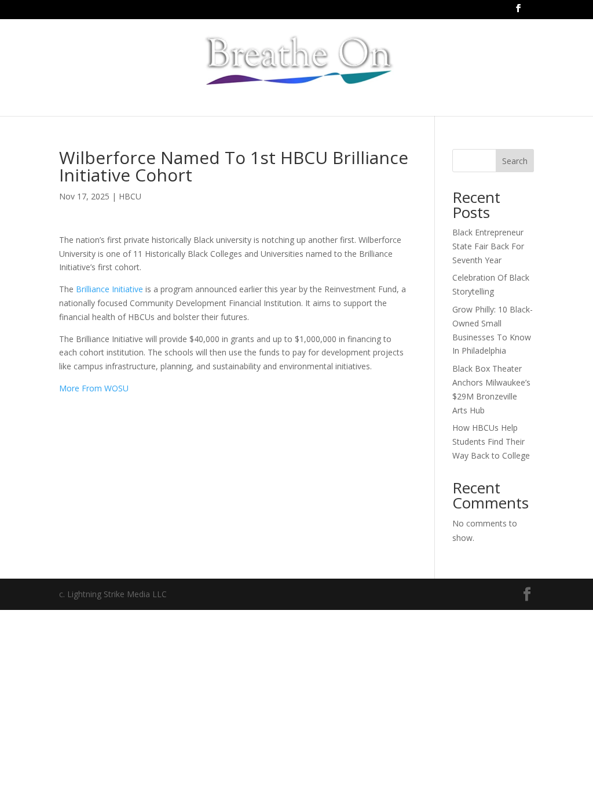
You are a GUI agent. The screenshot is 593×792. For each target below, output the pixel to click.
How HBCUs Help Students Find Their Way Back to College (491, 441)
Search (515, 160)
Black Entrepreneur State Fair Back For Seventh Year (488, 246)
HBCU (130, 196)
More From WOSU (94, 388)
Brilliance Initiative (109, 289)
